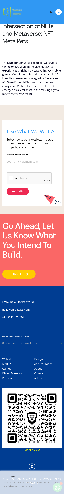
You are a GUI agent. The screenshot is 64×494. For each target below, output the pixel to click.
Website (7, 359)
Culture (38, 373)
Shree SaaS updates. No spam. (17, 336)
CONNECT (17, 274)
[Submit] (59, 343)
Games (6, 368)
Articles (38, 378)
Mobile (6, 364)
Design (38, 359)
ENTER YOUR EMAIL (18, 154)
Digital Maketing (12, 373)
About (38, 368)
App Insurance (43, 364)
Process (7, 378)
